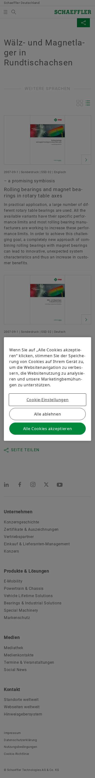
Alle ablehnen (47, 414)
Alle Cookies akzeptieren (47, 428)
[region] (47, 389)
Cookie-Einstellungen (48, 399)
